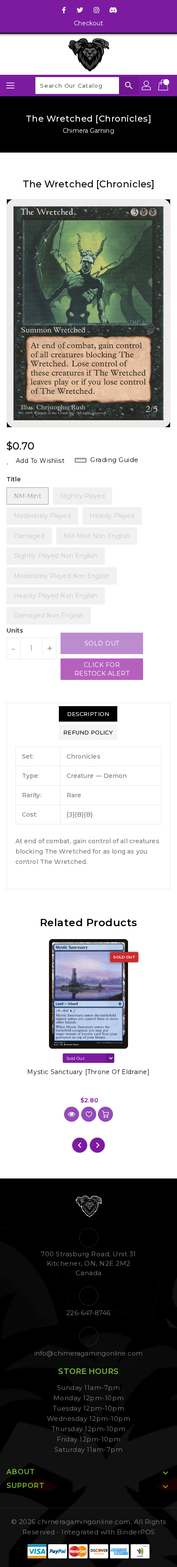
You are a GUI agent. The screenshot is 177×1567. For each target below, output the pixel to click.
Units (15, 630)
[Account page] (147, 85)
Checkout (89, 23)
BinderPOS (136, 1532)
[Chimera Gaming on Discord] (113, 9)
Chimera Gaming (88, 131)
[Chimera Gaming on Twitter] (80, 9)
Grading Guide (114, 460)
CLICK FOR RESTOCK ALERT (102, 669)
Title (13, 479)
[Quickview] (71, 1114)
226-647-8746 (88, 1313)
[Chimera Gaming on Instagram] (96, 9)
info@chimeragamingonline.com (88, 1353)
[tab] (88, 714)
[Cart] (164, 85)
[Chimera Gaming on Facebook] (64, 9)
